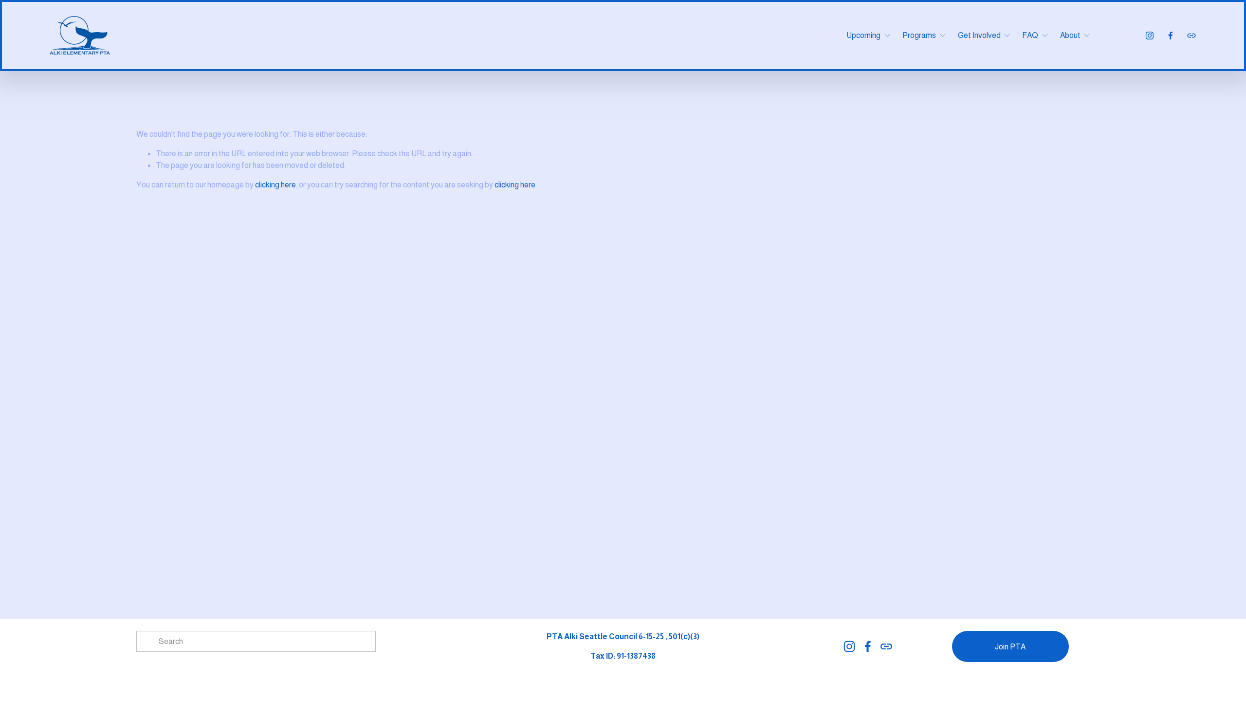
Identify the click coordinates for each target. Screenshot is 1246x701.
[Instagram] (1149, 35)
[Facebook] (1170, 35)
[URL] (1191, 35)
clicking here (275, 185)
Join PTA (1010, 647)
